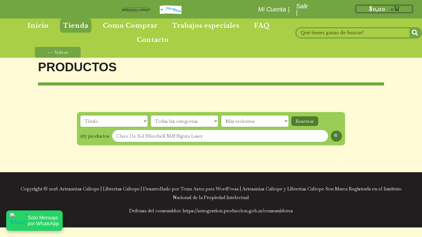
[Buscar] (415, 32)
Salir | (302, 9)
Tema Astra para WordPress (209, 189)
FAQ (262, 25)
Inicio (38, 25)
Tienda (75, 25)
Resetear (305, 121)
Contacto (153, 40)
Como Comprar (130, 25)
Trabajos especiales (205, 25)
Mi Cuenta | (274, 9)
